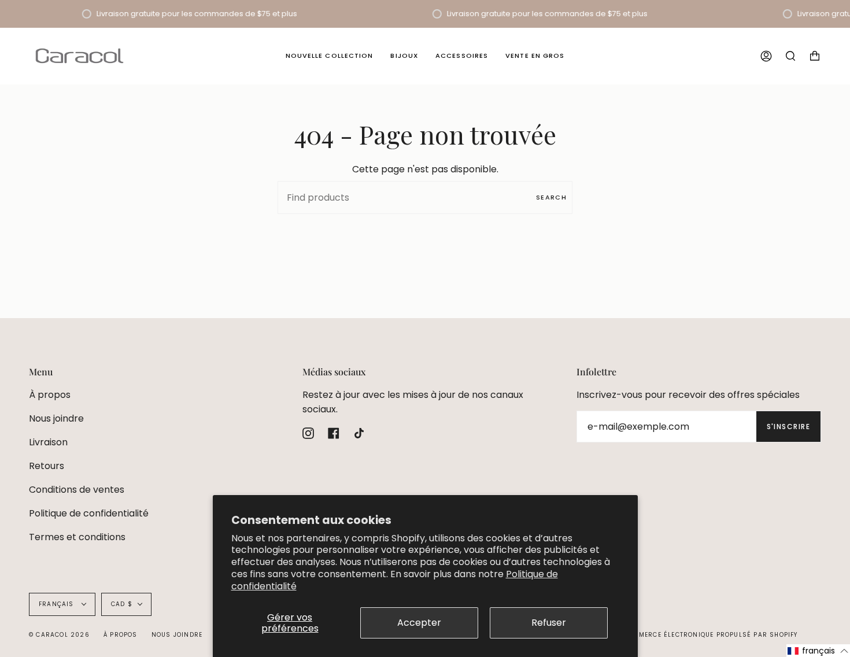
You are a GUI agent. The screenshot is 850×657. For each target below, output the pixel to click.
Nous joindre (56, 418)
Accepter (419, 622)
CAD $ (121, 604)
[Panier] (815, 56)
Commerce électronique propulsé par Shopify (710, 634)
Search (551, 197)
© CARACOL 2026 (59, 634)
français (57, 604)
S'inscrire (788, 426)
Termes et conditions (77, 537)
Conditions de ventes (76, 489)
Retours (46, 466)
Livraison (48, 442)
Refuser (548, 622)
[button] (818, 650)
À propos (50, 394)
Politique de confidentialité (89, 513)
